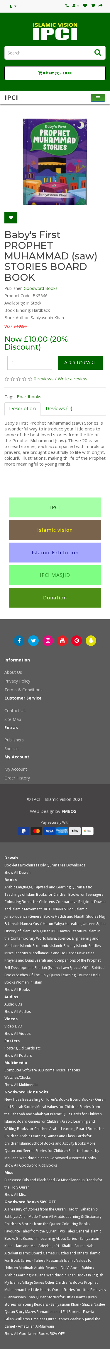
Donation (55, 597)
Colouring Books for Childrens (29, 901)
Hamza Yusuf (31, 923)
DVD (18, 1026)
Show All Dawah (17, 872)
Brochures (28, 865)
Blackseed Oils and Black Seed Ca (32, 1179)
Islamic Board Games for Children (32, 1121)
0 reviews (44, 379)
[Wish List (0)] (85, 5)
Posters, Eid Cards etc (22, 1048)
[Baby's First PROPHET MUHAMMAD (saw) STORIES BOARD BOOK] (55, 161)
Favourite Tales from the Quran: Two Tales (39, 1231)
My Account (15, 769)
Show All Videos (17, 1033)
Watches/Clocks (17, 1077)
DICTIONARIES (54, 909)
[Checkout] (101, 5)
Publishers (14, 740)
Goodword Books (40, 288)
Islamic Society (63, 945)
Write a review (72, 379)
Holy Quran (47, 865)
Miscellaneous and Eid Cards (52, 952)
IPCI (55, 507)
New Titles (85, 952)
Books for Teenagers (85, 894)
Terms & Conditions (23, 690)
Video (9, 1026)
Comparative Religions (74, 901)
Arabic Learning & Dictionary (77, 1216)
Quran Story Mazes (20, 1311)
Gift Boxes (24, 1238)
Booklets (11, 865)
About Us (13, 672)
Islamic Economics (35, 945)
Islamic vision (55, 529)
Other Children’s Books (64, 1282)
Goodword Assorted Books (73, 1157)
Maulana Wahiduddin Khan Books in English (67, 1275)
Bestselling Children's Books (45, 1099)
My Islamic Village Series (24, 1282)
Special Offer (80, 967)
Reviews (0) (59, 408)
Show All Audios (17, 1011)
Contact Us (15, 710)
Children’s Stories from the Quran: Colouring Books (46, 1223)
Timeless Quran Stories (50, 1318)
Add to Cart (80, 362)
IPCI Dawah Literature (69, 931)
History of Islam (17, 931)
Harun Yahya (53, 923)
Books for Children (51, 894)
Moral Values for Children (57, 1106)
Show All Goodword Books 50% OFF (34, 1333)
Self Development (19, 967)
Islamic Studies (88, 945)
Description (22, 408)
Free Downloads (71, 865)
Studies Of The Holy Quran (38, 974)
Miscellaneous (16, 952)
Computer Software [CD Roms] (29, 1070)
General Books (41, 916)
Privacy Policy (17, 681)
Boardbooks (29, 396)
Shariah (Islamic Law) (52, 967)
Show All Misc (15, 1194)
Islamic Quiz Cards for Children (76, 1114)
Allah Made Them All (36, 1216)
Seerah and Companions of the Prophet (68, 960)
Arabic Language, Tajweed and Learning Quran (43, 887)
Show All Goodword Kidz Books (30, 1165)
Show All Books (17, 989)
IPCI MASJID (55, 575)
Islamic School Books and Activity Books (52, 1143)
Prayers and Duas (19, 960)
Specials (12, 748)
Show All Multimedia (21, 1084)
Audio (9, 1004)
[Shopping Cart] (93, 5)
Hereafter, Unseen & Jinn (85, 923)
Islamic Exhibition (55, 552)
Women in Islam (29, 982)
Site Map (12, 719)
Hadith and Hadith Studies (76, 916)
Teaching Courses (75, 974)
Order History (17, 778)
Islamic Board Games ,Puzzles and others (53, 1253)
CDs (18, 1004)
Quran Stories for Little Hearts (60, 1297)
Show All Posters (18, 1055)
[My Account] (75, 5)
